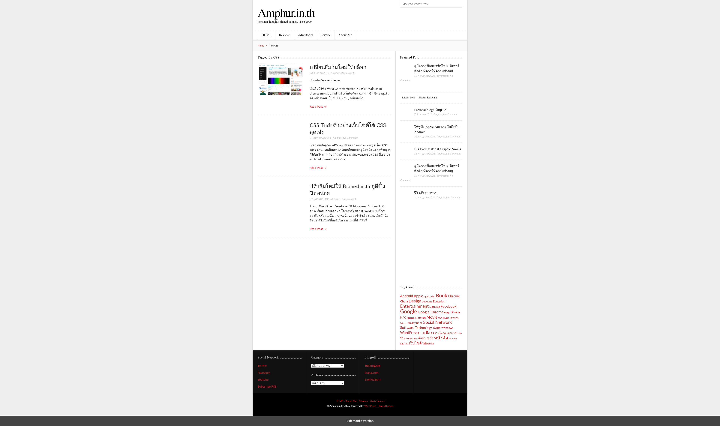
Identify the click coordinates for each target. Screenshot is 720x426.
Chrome (454, 296)
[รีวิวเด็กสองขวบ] (405, 196)
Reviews (284, 35)
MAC (403, 317)
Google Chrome (430, 312)
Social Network (437, 322)
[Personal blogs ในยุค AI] (405, 113)
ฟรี (454, 333)
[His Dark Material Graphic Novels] (405, 152)
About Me (345, 35)
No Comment (350, 138)
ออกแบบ (453, 339)
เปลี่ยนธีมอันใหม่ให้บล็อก (338, 66)
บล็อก (450, 333)
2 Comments (348, 73)
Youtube (263, 379)
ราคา (459, 333)
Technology (423, 327)
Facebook (448, 306)
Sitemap (363, 401)
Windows (447, 328)
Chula (404, 301)
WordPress (408, 333)
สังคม (422, 338)
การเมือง (425, 333)
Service (326, 35)
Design (415, 301)
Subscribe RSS (267, 386)
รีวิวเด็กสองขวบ (425, 192)
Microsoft (420, 318)
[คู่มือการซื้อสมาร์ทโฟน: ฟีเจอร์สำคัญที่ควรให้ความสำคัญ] (405, 70)
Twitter (437, 328)
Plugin (446, 318)
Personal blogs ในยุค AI (431, 109)
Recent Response (428, 97)
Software (407, 328)
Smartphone (415, 323)
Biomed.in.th (372, 379)
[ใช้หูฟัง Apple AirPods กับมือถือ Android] (405, 130)
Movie (431, 317)
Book (441, 295)
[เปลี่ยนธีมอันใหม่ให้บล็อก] (281, 79)
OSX (440, 318)
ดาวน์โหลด (439, 333)
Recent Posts (408, 97)
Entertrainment (414, 306)
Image (447, 312)
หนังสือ (441, 338)
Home (261, 46)
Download (427, 302)
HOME (267, 35)
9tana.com (371, 372)
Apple (418, 296)
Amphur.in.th (286, 12)
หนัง (430, 338)
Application (429, 297)
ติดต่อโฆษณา (377, 401)
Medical (411, 318)
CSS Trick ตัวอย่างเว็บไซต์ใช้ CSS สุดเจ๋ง (348, 128)
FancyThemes (386, 406)
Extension (434, 307)
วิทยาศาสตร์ (411, 339)
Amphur (335, 73)
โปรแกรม (428, 343)
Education (439, 301)
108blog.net (372, 365)
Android (406, 296)
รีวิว (402, 338)
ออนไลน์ (404, 344)
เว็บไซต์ (415, 343)
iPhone (455, 312)
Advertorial (305, 35)
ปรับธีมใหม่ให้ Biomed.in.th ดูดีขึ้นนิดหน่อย (347, 189)
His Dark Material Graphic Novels (437, 149)
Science (403, 323)
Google (408, 311)
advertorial (442, 76)
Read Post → (318, 106)
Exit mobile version (360, 421)
